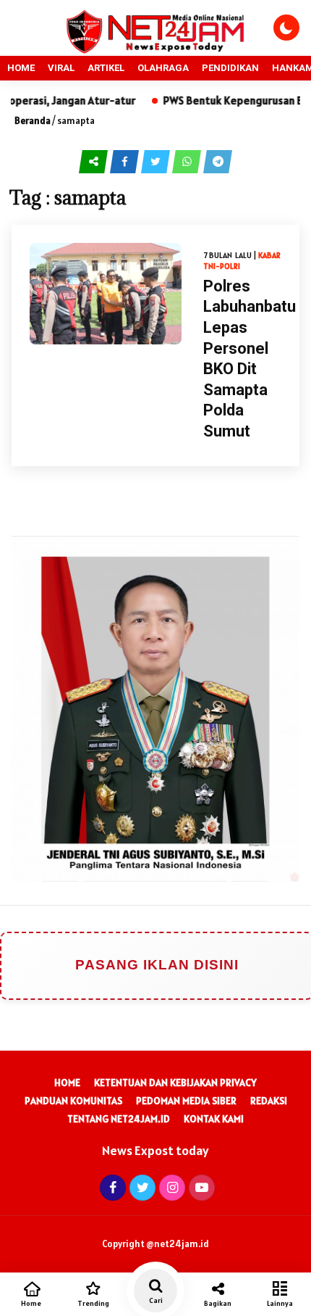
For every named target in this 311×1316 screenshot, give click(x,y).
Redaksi (268, 1100)
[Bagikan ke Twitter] (156, 160)
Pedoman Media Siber (186, 1100)
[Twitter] (141, 1187)
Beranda (32, 121)
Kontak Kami (214, 1118)
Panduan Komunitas (73, 1100)
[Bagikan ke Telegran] (217, 160)
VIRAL (61, 67)
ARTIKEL (106, 67)
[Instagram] (170, 1187)
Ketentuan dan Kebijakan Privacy (175, 1082)
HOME (21, 67)
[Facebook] (111, 1187)
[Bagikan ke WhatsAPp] (187, 160)
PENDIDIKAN (230, 67)
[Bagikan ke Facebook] (125, 160)
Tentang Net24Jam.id (118, 1118)
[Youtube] (200, 1187)
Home (67, 1082)
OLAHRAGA (163, 67)
